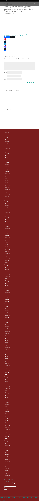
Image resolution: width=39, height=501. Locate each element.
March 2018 (7, 310)
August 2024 (7, 175)
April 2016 (6, 344)
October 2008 (7, 472)
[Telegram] (19, 44)
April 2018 (6, 308)
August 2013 (7, 393)
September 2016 (7, 335)
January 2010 (7, 457)
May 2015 (6, 358)
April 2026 (6, 139)
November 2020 (7, 255)
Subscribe (5, 489)
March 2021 (7, 248)
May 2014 (6, 377)
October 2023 (7, 192)
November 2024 (7, 169)
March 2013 (7, 402)
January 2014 (7, 384)
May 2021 (6, 244)
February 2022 (7, 228)
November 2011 (7, 431)
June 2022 (6, 221)
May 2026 (6, 137)
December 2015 (7, 351)
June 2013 (6, 397)
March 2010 (7, 454)
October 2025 (7, 150)
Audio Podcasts (10, 13)
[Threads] (19, 49)
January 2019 (7, 294)
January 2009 (7, 468)
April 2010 (6, 452)
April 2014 (6, 379)
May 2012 (6, 420)
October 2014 (7, 368)
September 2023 (7, 194)
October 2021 (7, 235)
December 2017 (7, 315)
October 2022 (7, 214)
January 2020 (7, 272)
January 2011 (7, 447)
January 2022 (7, 230)
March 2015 (7, 360)
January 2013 (7, 406)
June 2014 (6, 376)
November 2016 (7, 331)
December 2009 (7, 459)
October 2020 (7, 256)
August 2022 (7, 217)
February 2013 (7, 404)
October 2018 (7, 299)
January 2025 (7, 166)
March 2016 (7, 345)
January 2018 (7, 313)
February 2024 (7, 185)
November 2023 (7, 191)
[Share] (19, 50)
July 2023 (6, 198)
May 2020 (6, 265)
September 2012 (7, 413)
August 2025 (7, 153)
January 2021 (7, 251)
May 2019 (6, 287)
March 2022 (7, 226)
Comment (6, 61)
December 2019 (7, 274)
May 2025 (6, 159)
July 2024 (6, 176)
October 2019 (7, 278)
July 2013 (6, 395)
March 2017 (7, 326)
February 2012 (7, 425)
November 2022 (7, 212)
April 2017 (6, 324)
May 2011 (6, 441)
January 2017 (7, 329)
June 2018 (6, 304)
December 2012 (7, 408)
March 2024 (7, 184)
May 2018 (6, 306)
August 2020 (7, 260)
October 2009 (7, 463)
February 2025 (7, 164)
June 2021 (6, 242)
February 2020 (7, 271)
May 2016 (6, 342)
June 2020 (6, 264)
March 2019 (7, 290)
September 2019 (7, 280)
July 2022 (6, 219)
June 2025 (6, 157)
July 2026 (6, 134)
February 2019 (7, 292)
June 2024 (6, 178)
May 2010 (6, 450)
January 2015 (7, 363)
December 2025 (7, 146)
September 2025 (7, 152)
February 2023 (7, 207)
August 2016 (7, 336)
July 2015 (6, 354)
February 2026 (7, 143)
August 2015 (7, 352)
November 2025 (7, 148)
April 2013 (6, 400)
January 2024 (7, 187)
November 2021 (7, 233)
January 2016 (7, 349)
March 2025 (7, 162)
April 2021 (6, 246)
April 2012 (6, 422)
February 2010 (7, 456)
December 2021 (7, 232)
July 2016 (6, 338)
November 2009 (7, 461)
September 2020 (7, 258)
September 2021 (7, 237)
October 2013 (7, 390)
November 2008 (7, 470)
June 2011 (6, 440)
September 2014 (7, 370)
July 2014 (6, 374)
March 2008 (7, 473)
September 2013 (7, 392)
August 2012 (7, 415)
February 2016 (7, 347)
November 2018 (7, 297)
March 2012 (7, 424)
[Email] (19, 40)
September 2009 (7, 464)
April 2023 (6, 203)
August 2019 (7, 281)
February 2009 (7, 466)
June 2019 (6, 285)
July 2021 (6, 240)
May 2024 (6, 180)
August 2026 (7, 132)
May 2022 (6, 223)
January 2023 (7, 208)
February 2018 (7, 312)
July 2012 (6, 416)
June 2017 (6, 320)
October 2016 (7, 333)
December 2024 (7, 168)
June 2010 (6, 448)
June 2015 (6, 356)
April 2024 (6, 182)
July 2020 (6, 262)
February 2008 (7, 475)
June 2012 (6, 418)
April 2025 (6, 160)
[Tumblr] (19, 42)
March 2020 (7, 269)
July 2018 (6, 303)
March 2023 (7, 205)
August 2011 (7, 436)
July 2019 (6, 283)
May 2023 (6, 201)
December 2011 (7, 429)
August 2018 (7, 301)
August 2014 (7, 372)
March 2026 (7, 141)
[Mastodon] (19, 47)
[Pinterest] (19, 39)
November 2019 (7, 276)
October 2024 (7, 171)
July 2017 (6, 319)
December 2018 (7, 296)
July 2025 (6, 155)
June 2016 (6, 340)
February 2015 (7, 361)
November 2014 (7, 367)
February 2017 (7, 328)
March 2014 (7, 381)
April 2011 (6, 443)
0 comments (15, 13)
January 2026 (7, 144)
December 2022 (7, 210)
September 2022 (7, 216)
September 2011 (7, 434)
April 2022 (6, 224)
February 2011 (7, 445)
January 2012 (7, 427)
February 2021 (7, 249)
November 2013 (7, 388)
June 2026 (6, 136)
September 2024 (7, 173)
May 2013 (6, 399)
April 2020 (6, 267)
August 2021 (7, 239)
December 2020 (7, 253)
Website (5, 79)
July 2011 (6, 438)
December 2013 (7, 386)
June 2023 (6, 200)
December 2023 (7, 189)
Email (5, 76)
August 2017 (7, 317)
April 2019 (6, 288)
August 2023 (7, 196)
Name (5, 72)
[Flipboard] (19, 45)
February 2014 (7, 383)
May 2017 (6, 322)
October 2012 (7, 411)
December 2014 (7, 365)
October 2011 (7, 432)
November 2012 (7, 409)
